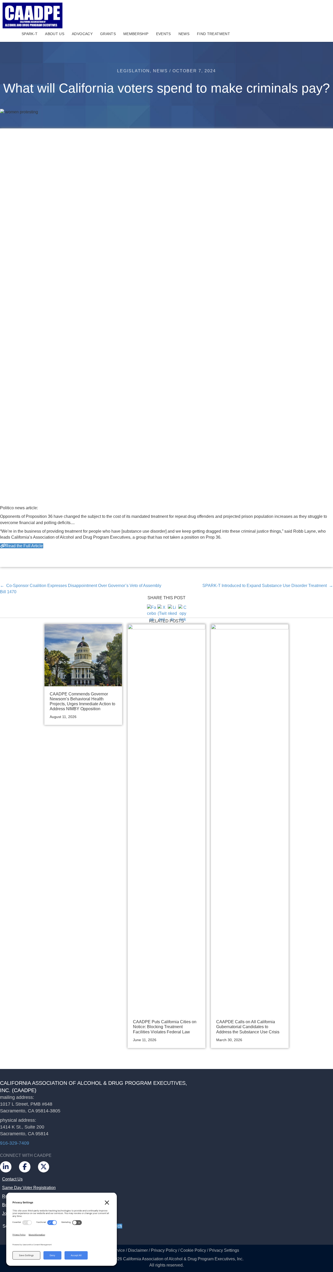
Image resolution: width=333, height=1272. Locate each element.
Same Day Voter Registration (29, 1187)
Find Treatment (213, 34)
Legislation (133, 71)
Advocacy (82, 34)
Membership (136, 34)
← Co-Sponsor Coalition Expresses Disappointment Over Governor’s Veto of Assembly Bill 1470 (80, 588)
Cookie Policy (193, 1250)
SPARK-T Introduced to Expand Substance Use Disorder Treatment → (267, 585)
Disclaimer (138, 1250)
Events (163, 34)
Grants (108, 34)
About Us (54, 34)
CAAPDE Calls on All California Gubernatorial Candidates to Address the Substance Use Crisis (247, 1027)
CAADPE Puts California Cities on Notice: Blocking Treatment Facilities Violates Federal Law (164, 1027)
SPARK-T (29, 34)
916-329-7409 (14, 1143)
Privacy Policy (164, 1250)
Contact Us (12, 1179)
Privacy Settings (224, 1250)
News (183, 34)
